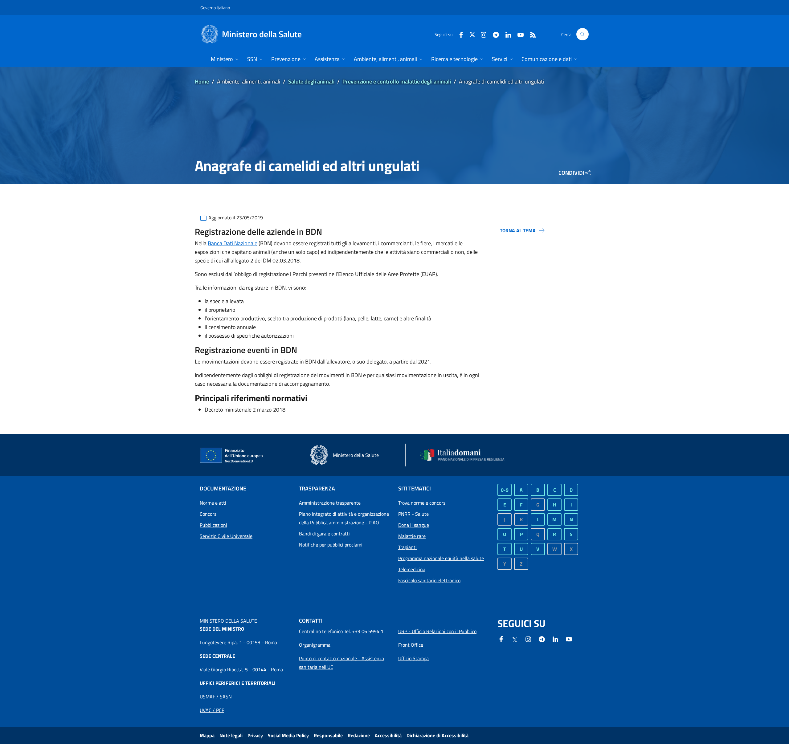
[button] (582, 34)
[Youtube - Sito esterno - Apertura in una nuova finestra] (518, 34)
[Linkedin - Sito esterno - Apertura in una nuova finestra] (506, 34)
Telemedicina (411, 569)
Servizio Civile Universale (226, 536)
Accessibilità (388, 735)
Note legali (231, 735)
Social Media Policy (288, 735)
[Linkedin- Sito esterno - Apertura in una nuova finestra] (555, 638)
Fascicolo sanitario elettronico (429, 580)
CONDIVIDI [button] (571, 173)
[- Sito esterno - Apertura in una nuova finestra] (569, 638)
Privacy (255, 735)
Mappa (207, 735)
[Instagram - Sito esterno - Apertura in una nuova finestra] (481, 34)
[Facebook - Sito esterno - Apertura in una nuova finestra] (458, 34)
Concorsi (209, 514)
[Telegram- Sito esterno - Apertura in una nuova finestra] (493, 34)
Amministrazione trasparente (330, 502)
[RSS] (530, 34)
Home (202, 81)
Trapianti (407, 547)
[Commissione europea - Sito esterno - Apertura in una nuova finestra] (232, 455)
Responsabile (328, 735)
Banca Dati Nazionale (232, 243)
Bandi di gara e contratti (324, 533)
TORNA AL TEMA (518, 230)
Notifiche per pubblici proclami (330, 544)
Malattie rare (412, 536)
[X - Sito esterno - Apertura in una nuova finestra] (472, 34)
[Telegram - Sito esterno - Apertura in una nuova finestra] (542, 638)
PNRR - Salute (413, 514)
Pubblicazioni (213, 525)
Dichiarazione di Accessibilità (437, 735)
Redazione (359, 735)
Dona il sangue (413, 525)
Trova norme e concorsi (422, 502)
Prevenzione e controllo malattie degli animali (396, 81)
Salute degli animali (311, 81)
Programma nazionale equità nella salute (441, 558)
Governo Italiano (215, 7)
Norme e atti (213, 502)
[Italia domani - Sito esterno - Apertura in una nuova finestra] (466, 455)
